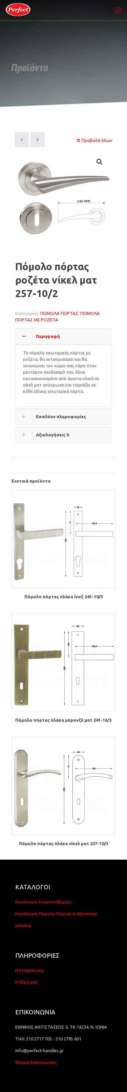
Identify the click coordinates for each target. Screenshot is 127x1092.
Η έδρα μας (26, 982)
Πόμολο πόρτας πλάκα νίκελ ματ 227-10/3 (63, 843)
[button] (100, 162)
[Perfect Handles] (19, 10)
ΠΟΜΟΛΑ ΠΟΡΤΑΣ (59, 313)
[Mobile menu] (118, 10)
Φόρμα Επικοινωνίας (36, 1062)
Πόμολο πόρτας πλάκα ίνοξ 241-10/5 (63, 596)
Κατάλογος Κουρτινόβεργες (43, 901)
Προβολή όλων (97, 140)
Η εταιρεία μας (29, 970)
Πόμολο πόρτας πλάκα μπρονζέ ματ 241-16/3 (63, 720)
